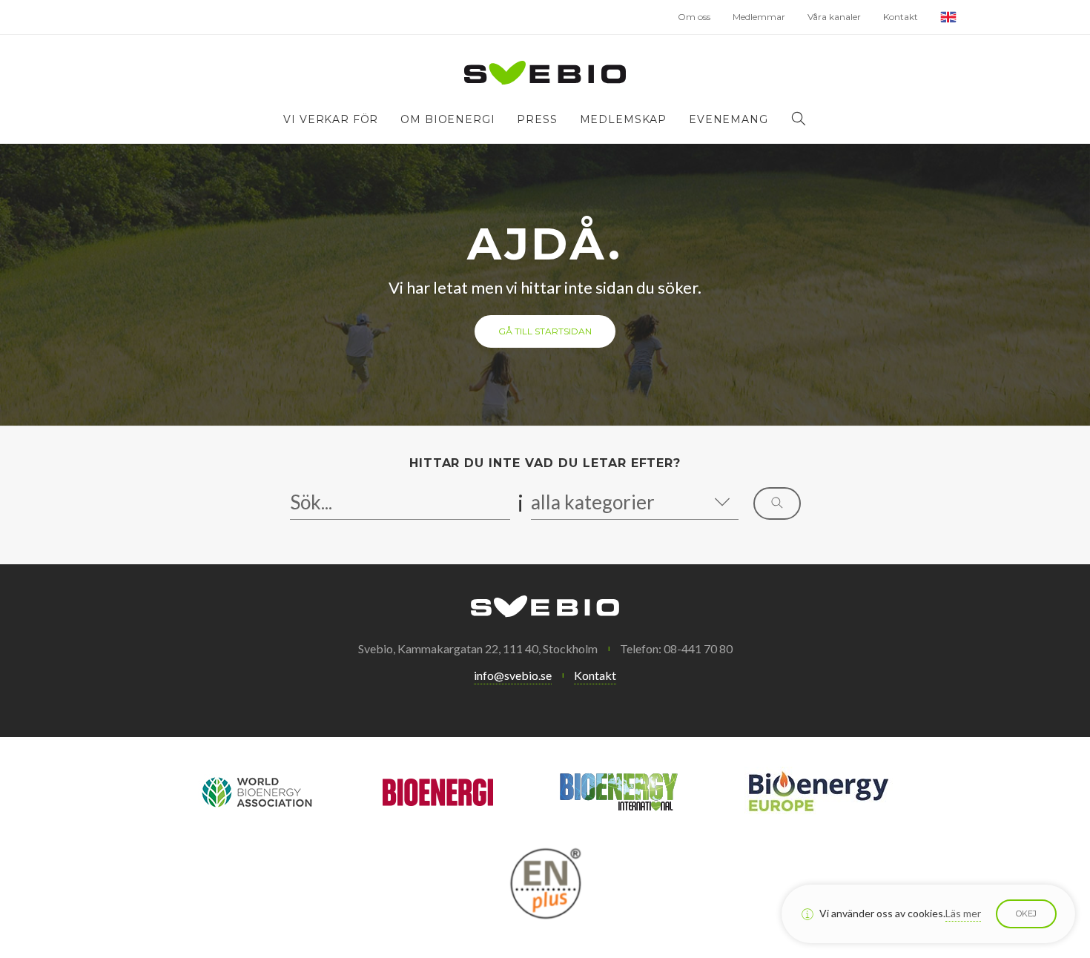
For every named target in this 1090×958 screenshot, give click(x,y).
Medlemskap (623, 119)
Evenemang (728, 119)
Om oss (694, 16)
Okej (1026, 913)
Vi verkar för (330, 119)
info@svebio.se (513, 675)
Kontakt (900, 16)
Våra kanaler (834, 16)
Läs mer (963, 913)
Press (537, 119)
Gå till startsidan (545, 331)
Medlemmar (759, 16)
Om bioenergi (447, 119)
